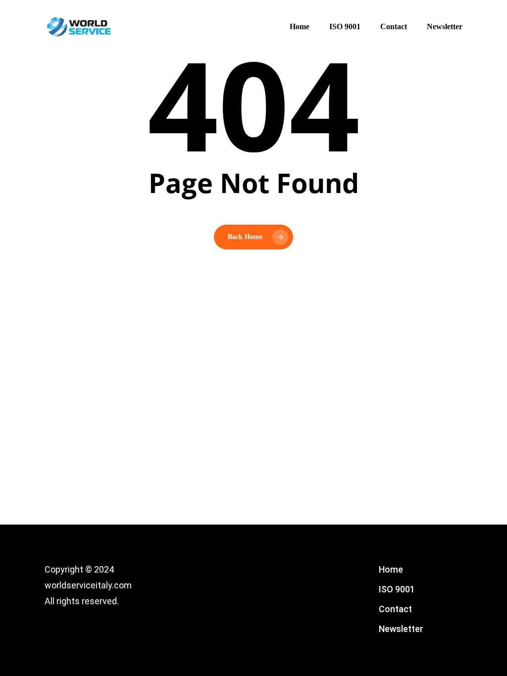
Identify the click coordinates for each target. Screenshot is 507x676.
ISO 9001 (397, 589)
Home (391, 569)
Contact (395, 609)
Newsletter (401, 629)
